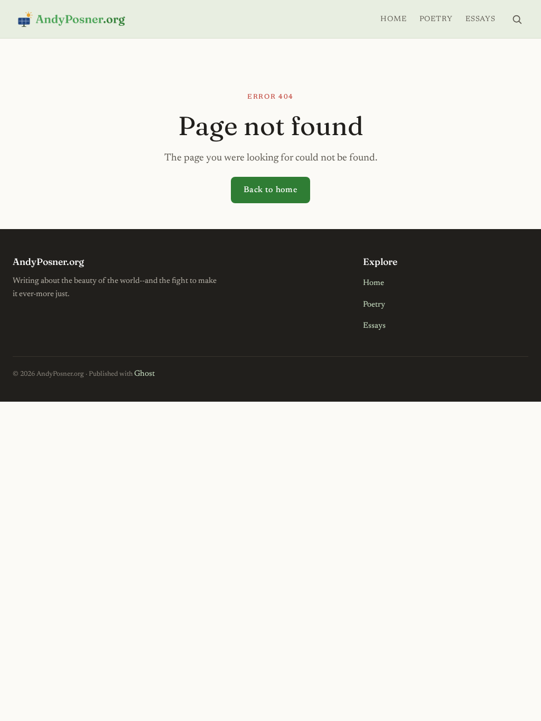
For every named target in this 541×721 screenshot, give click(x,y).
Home (393, 19)
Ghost (144, 374)
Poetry (436, 19)
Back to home (270, 190)
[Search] (516, 19)
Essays (480, 19)
